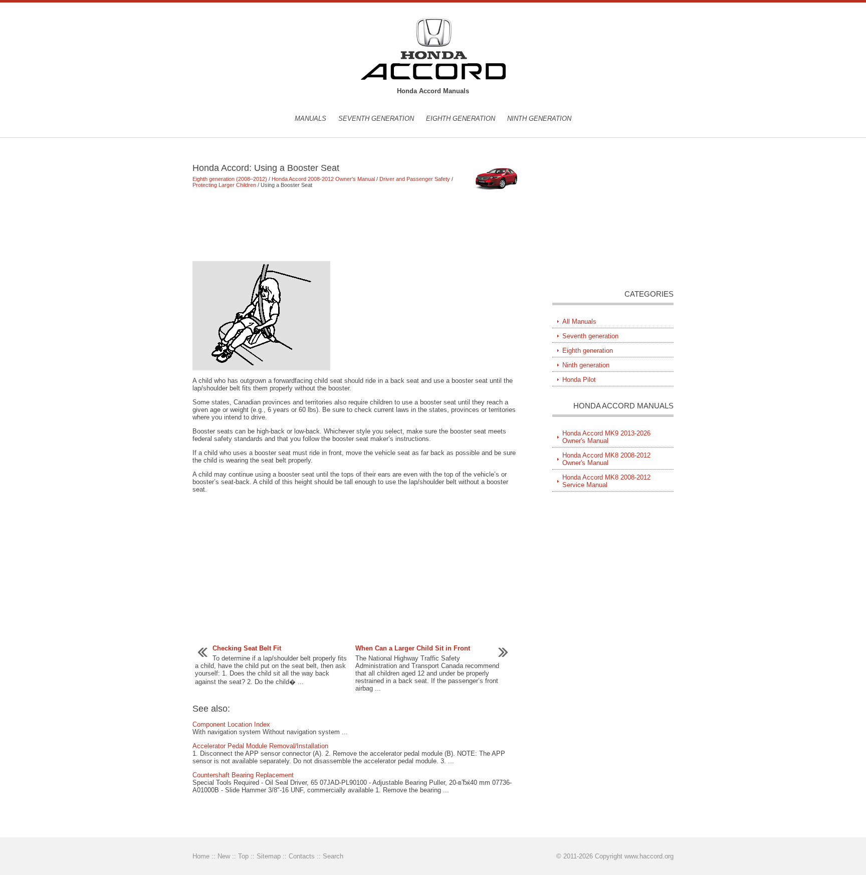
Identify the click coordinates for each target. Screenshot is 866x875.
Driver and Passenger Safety (414, 179)
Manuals (310, 118)
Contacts (302, 856)
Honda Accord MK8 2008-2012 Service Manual (606, 481)
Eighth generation (460, 118)
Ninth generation (539, 118)
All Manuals (579, 321)
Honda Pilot (579, 379)
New (224, 856)
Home (200, 856)
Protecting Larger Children (224, 185)
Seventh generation (376, 118)
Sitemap (269, 856)
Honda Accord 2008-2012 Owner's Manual (323, 179)
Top (243, 856)
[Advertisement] (357, 224)
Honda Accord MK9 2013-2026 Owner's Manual (606, 437)
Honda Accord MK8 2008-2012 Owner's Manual (606, 459)
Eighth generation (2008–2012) (229, 179)
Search (333, 856)
